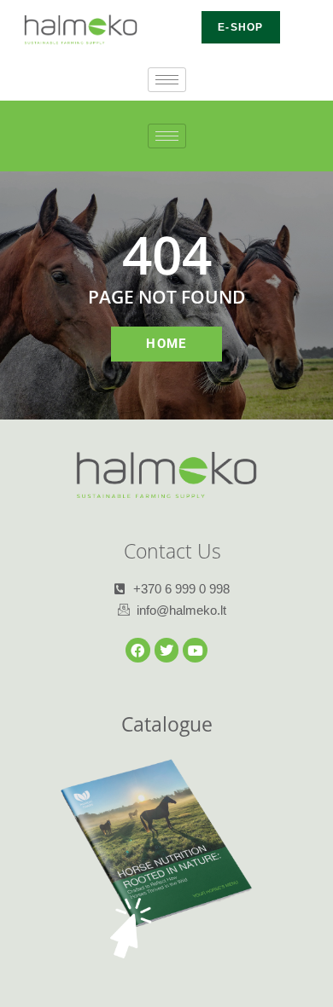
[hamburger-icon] (167, 79)
